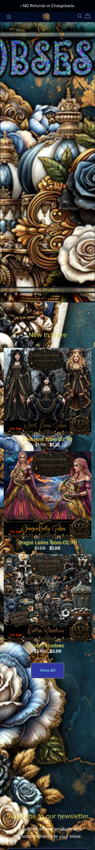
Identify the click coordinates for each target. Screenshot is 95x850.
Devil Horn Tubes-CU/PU (47, 439)
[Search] (80, 15)
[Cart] (89, 16)
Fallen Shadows (47, 645)
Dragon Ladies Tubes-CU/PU (47, 542)
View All (47, 670)
